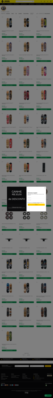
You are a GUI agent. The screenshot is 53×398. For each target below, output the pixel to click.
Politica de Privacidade (39, 202)
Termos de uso (34, 202)
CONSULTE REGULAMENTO (20, 207)
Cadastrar (36, 204)
